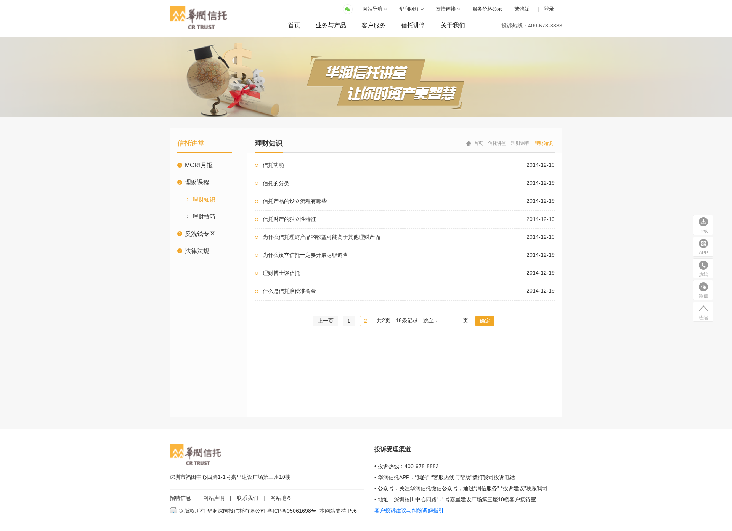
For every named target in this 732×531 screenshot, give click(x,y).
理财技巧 (204, 216)
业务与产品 (331, 25)
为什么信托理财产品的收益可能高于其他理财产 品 (322, 237)
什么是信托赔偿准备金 (289, 291)
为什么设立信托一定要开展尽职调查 (305, 255)
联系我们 (247, 498)
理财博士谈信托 (281, 273)
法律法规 (197, 251)
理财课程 (197, 182)
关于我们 (453, 25)
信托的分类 (276, 183)
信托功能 (273, 165)
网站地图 (281, 498)
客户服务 (373, 25)
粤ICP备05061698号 (291, 511)
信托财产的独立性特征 (289, 219)
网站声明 (214, 498)
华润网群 (409, 9)
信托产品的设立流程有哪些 (295, 201)
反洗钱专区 (200, 233)
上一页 (326, 321)
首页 (294, 25)
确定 (485, 321)
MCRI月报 (199, 165)
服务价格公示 (487, 9)
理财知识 (204, 199)
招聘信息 (180, 498)
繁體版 (521, 9)
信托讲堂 (413, 25)
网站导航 (372, 9)
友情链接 (446, 9)
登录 (549, 9)
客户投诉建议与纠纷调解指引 (409, 510)
